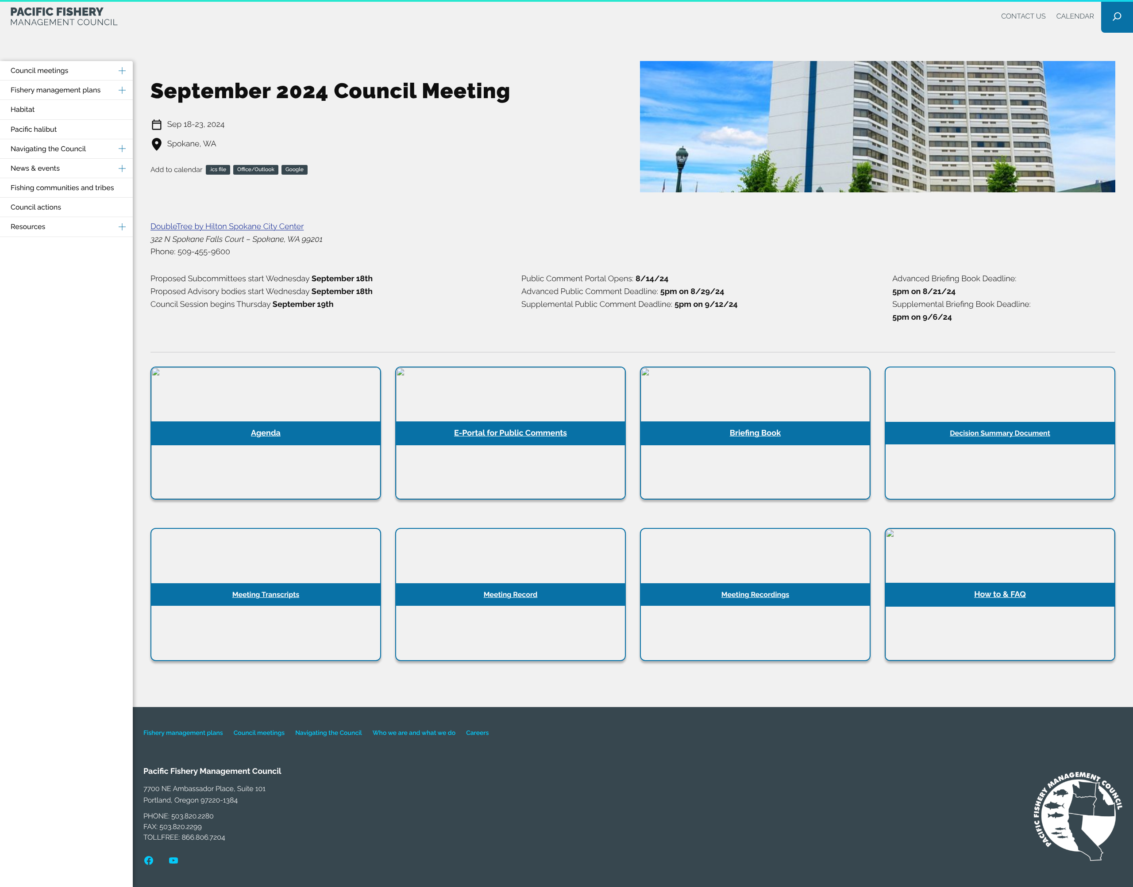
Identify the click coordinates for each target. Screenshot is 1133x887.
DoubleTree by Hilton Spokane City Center (227, 226)
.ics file (218, 169)
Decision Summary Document (1000, 433)
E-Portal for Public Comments (510, 433)
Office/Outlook (255, 169)
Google (294, 169)
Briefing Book (755, 433)
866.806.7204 (203, 837)
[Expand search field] (1117, 16)
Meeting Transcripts (266, 594)
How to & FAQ (1000, 594)
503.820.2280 (192, 816)
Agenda (266, 433)
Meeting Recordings (755, 594)
